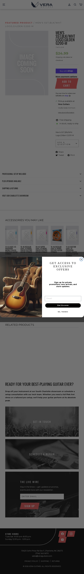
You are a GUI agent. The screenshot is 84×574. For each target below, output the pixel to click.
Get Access (63, 305)
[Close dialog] (81, 259)
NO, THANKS (63, 312)
